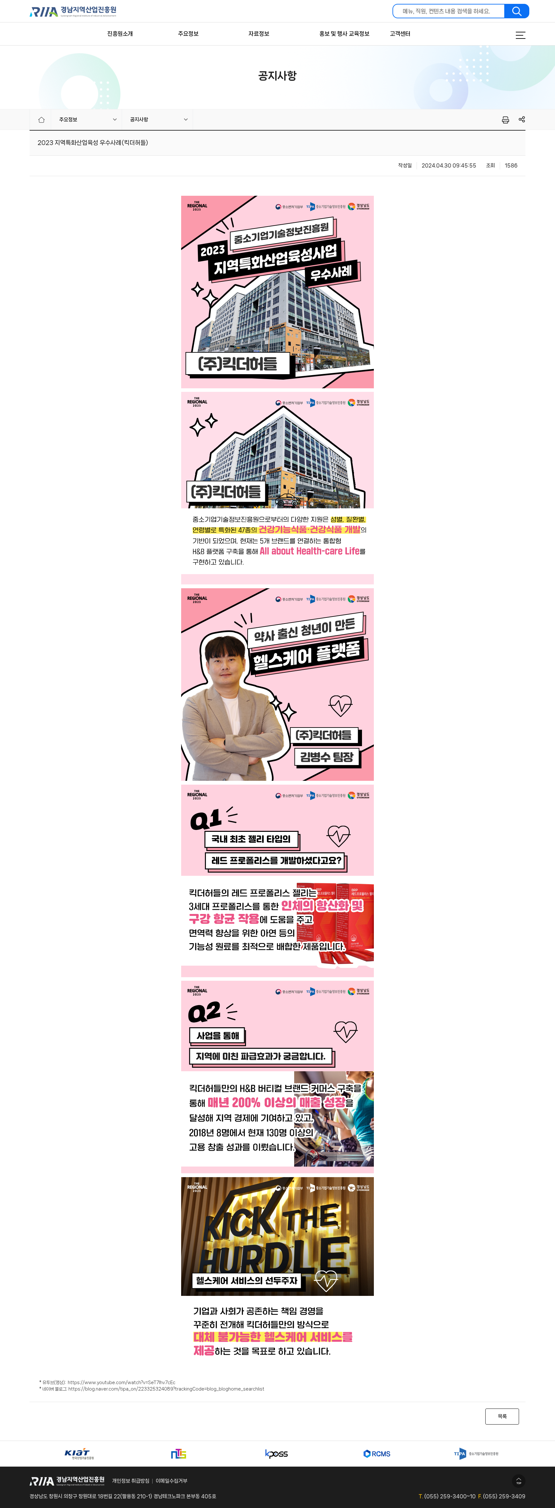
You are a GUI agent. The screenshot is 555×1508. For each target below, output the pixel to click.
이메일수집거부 (171, 1481)
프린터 (505, 120)
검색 (517, 11)
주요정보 (188, 34)
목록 (502, 1416)
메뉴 (512, 35)
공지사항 (139, 119)
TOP (518, 1481)
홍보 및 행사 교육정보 (344, 34)
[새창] (79, 1454)
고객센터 (400, 34)
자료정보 (259, 34)
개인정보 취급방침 (130, 1481)
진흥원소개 (120, 34)
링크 (522, 119)
